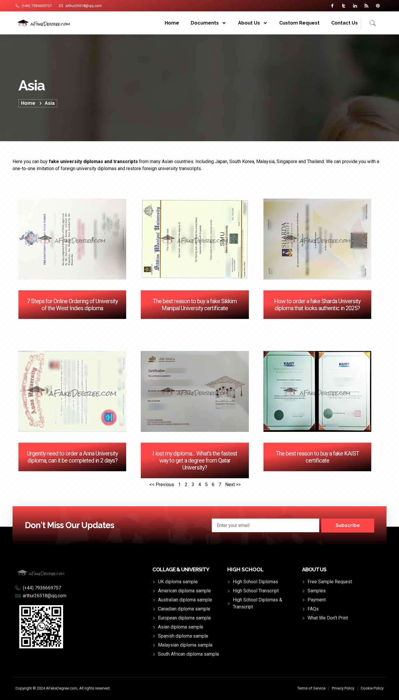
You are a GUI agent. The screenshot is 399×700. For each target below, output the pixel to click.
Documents (205, 23)
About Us (249, 23)
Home (172, 23)
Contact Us (344, 23)
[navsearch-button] (368, 23)
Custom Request (299, 23)
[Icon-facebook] (332, 5)
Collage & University (180, 569)
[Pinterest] (378, 5)
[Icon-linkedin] (355, 5)
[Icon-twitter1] (343, 5)
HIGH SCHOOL (245, 569)
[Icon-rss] (366, 5)
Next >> (233, 484)
